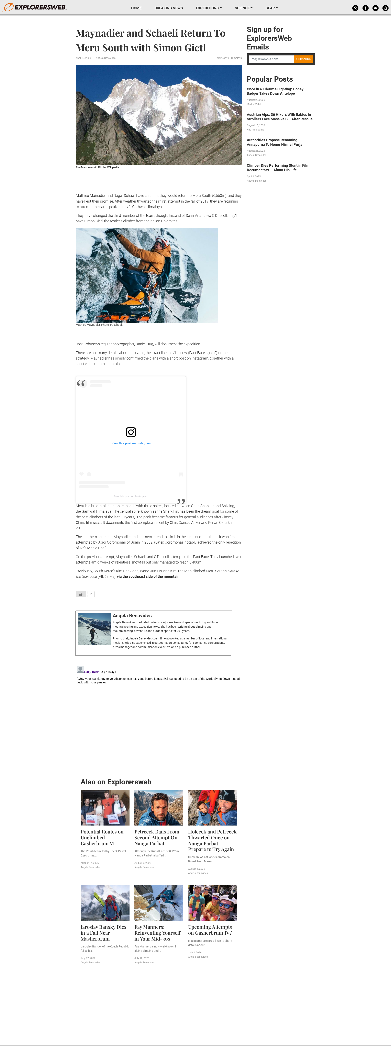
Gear (270, 8)
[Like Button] (81, 594)
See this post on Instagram (131, 496)
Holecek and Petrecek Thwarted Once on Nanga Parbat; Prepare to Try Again (212, 840)
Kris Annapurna (255, 129)
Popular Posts (270, 79)
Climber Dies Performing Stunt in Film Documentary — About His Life (278, 167)
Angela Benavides (105, 58)
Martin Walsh (254, 104)
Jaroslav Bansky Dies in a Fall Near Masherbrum (103, 932)
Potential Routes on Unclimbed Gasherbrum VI (102, 837)
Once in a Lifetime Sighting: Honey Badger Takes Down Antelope (275, 91)
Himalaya (236, 58)
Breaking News (169, 8)
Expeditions (207, 8)
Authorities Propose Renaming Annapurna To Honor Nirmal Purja (274, 142)
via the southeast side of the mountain (148, 576)
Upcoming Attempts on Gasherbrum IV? (210, 929)
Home (136, 8)
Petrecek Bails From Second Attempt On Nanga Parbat (156, 837)
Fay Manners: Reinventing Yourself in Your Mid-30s (157, 932)
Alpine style (223, 58)
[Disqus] (159, 715)
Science (242, 8)
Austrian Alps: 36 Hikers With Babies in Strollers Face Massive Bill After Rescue (280, 116)
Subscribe (303, 59)
